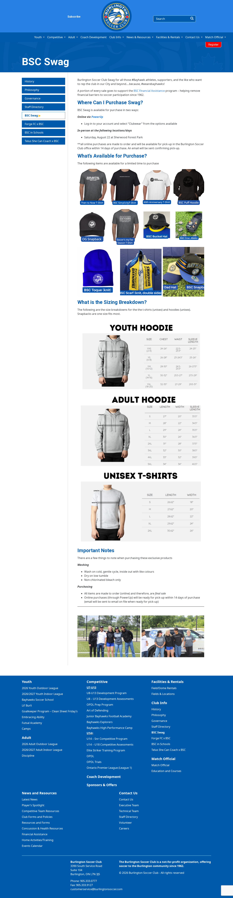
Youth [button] (38, 37)
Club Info (159, 703)
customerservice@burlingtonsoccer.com (96, 889)
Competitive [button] (55, 37)
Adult (26, 737)
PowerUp (97, 117)
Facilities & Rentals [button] (168, 37)
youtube (61, 17)
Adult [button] (72, 37)
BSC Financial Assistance (149, 91)
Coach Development (94, 37)
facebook (40, 17)
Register (213, 44)
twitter (54, 17)
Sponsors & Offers (102, 785)
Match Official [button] (214, 37)
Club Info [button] (115, 37)
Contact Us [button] (192, 37)
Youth (27, 681)
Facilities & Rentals (167, 681)
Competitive (97, 681)
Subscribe (70, 16)
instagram (47, 17)
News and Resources (39, 793)
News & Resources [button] (139, 37)
